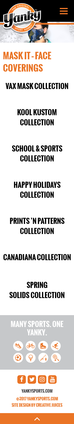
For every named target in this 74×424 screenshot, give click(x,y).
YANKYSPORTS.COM (37, 391)
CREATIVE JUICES (49, 405)
